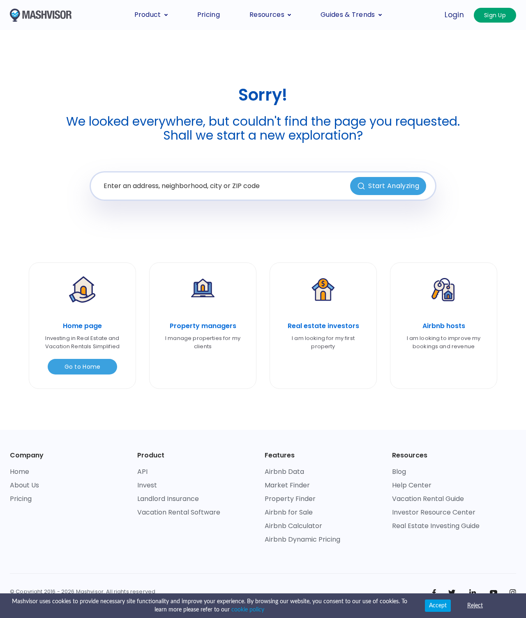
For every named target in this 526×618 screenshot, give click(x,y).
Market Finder (287, 485)
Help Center (411, 485)
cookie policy (247, 610)
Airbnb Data (284, 471)
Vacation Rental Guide (428, 498)
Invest (147, 485)
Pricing (208, 14)
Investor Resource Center (433, 512)
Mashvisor (90, 591)
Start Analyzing (393, 186)
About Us (24, 485)
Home (19, 471)
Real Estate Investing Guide (436, 526)
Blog (399, 471)
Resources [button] (266, 14)
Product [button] (147, 14)
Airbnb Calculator (293, 526)
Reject (475, 606)
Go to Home (83, 367)
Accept (438, 606)
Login (454, 15)
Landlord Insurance (168, 498)
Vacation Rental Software (178, 512)
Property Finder (290, 498)
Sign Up (495, 15)
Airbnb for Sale (289, 512)
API (142, 471)
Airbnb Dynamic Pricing (302, 539)
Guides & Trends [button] (348, 14)
